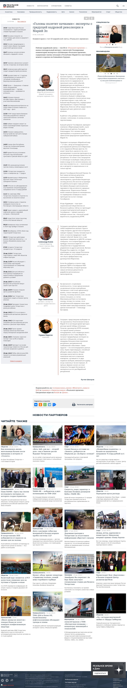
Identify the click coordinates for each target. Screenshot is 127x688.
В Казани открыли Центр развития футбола (14, 291)
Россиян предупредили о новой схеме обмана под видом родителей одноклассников (14, 46)
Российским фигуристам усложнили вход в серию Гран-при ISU (13, 283)
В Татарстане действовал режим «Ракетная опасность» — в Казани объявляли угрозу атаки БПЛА (14, 240)
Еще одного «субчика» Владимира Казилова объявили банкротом (47, 580)
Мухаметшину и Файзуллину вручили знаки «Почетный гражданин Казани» (15, 179)
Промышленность (35, 12)
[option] (111, 34)
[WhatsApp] (45, 404)
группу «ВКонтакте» (74, 388)
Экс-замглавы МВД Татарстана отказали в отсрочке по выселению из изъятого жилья (15, 196)
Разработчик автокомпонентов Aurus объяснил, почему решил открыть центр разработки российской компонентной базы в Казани (15, 498)
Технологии (83, 12)
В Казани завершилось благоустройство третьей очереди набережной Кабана (15, 134)
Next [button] (124, 34)
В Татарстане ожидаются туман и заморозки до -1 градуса (14, 172)
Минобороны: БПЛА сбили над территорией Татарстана (15, 232)
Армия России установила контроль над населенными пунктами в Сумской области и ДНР (15, 154)
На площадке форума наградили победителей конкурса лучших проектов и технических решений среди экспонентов (47, 496)
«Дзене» (65, 392)
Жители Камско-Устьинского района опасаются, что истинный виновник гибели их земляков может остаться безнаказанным (79, 540)
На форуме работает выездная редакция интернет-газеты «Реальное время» (47, 621)
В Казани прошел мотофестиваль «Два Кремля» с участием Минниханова (14, 99)
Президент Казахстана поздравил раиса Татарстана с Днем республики (15, 306)
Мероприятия (96, 12)
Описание (116, 682)
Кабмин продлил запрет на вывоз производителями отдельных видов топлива (15, 125)
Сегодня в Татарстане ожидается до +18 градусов (12, 248)
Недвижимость (52, 12)
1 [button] (107, 45)
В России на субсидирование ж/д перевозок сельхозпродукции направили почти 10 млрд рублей (15, 187)
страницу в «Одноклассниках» (53, 390)
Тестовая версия (70, 682)
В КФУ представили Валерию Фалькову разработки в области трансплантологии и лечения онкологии (15, 116)
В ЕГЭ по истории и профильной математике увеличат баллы (15, 314)
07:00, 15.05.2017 (38, 34)
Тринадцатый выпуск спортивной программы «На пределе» (79, 454)
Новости (30, 6)
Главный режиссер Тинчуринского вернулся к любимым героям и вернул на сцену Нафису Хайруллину (110, 622)
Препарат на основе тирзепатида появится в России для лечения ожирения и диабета (15, 347)
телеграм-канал (58, 388)
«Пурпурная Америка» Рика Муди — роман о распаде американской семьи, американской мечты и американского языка (111, 498)
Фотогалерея (42, 6)
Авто (63, 12)
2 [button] (110, 45)
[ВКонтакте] (86, 18)
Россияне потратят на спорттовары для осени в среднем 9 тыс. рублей (15, 38)
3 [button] (113, 45)
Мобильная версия (71, 679)
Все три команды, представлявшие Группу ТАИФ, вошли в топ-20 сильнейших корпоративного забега (111, 539)
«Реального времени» (76, 48)
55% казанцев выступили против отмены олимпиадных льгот (15, 166)
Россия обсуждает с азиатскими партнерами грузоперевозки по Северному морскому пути (14, 264)
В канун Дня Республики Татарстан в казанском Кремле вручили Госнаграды (14, 146)
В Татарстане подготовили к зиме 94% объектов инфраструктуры (15, 255)
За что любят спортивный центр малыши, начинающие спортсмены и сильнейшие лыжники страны (47, 455)
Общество (118, 12)
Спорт (108, 12)
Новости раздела (16, 361)
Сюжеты (68, 6)
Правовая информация (117, 679)
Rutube (57, 392)
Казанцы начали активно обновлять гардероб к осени (14, 53)
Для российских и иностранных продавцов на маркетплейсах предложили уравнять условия (13, 274)
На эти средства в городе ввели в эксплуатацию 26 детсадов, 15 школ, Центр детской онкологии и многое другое (111, 456)
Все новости (22, 21)
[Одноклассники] (91, 18)
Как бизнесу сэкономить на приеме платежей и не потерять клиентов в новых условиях (79, 584)
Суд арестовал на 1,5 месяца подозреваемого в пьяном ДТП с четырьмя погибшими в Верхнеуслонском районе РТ (15, 78)
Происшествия (6, 617)
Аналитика (8, 12)
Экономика (21, 12)
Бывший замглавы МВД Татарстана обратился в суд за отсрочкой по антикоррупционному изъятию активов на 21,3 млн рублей (15, 628)
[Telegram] (49, 404)
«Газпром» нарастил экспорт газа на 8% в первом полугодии (14, 339)
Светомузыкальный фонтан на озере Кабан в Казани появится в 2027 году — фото (15, 107)
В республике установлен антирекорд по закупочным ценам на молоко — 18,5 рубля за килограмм (15, 541)
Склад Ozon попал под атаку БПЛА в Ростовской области (15, 219)
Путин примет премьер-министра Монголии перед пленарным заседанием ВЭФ (15, 330)
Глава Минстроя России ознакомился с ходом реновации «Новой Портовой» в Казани (14, 30)
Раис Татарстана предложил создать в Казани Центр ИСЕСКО (15, 298)
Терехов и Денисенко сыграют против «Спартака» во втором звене (15, 64)
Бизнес (71, 12)
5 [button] (117, 74)
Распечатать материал (85, 404)
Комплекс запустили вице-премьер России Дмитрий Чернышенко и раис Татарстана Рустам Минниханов (111, 581)
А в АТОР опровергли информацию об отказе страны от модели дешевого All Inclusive (15, 584)
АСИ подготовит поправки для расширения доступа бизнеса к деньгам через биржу (15, 322)
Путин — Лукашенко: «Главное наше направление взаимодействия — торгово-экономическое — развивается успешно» (15, 89)
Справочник (56, 6)
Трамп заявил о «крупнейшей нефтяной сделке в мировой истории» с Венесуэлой (15, 212)
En (124, 6)
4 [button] (116, 45)
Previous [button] (97, 34)
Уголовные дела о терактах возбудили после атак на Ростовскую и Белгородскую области (15, 204)
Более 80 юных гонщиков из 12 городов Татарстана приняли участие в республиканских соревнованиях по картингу (78, 496)
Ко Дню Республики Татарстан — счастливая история (13, 455)
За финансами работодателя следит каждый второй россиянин (15, 70)
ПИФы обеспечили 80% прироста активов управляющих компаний (15, 355)
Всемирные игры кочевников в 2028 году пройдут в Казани (15, 225)
